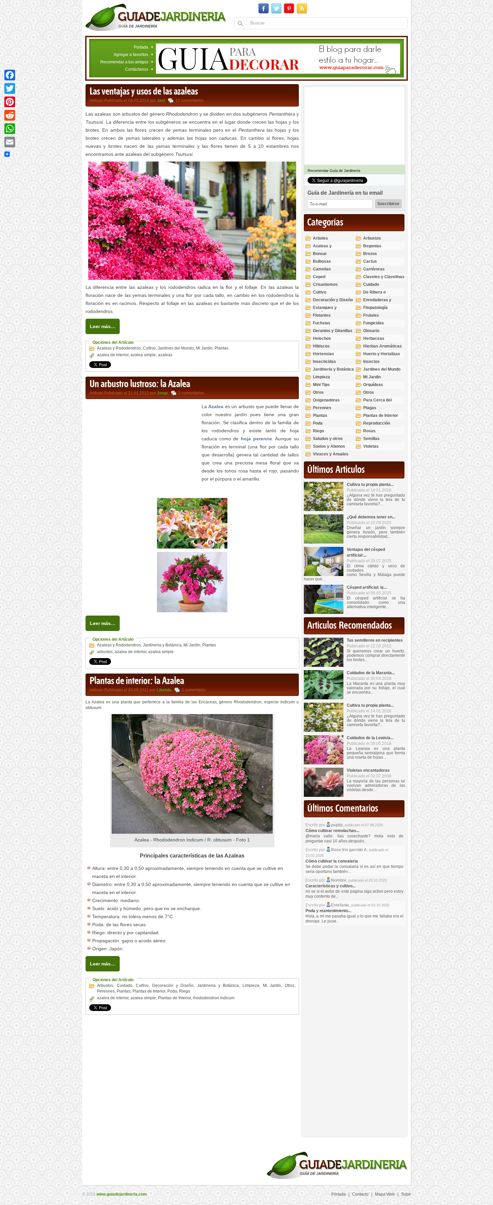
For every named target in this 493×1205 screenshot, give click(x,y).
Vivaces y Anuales (330, 454)
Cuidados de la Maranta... (371, 673)
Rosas (369, 431)
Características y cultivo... (330, 886)
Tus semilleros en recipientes (375, 640)
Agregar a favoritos (131, 54)
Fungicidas (373, 323)
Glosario (371, 330)
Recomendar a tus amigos (124, 62)
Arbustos (105, 985)
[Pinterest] (9, 102)
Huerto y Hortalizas (381, 354)
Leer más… (102, 326)
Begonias (372, 246)
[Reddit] (9, 115)
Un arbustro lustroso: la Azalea (140, 384)
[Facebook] (9, 75)
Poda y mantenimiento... (328, 910)
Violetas (371, 446)
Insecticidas (324, 361)
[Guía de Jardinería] (156, 17)
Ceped (319, 276)
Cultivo (149, 348)
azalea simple (143, 355)
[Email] (9, 142)
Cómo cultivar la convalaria (332, 861)
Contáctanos (136, 69)
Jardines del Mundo (176, 348)
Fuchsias (321, 323)
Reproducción (376, 423)
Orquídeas (373, 384)
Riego (184, 991)
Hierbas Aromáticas (382, 346)
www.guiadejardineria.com (122, 1194)
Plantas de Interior (148, 991)
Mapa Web (385, 1194)
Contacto (360, 1194)
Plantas (221, 348)
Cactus (370, 261)
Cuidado (124, 985)
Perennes (106, 991)
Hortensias (323, 354)
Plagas (369, 407)
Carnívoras (374, 269)
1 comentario (194, 690)
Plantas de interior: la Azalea (137, 681)
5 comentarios (191, 393)
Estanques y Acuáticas (325, 310)
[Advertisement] (142, 449)
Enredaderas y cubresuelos (377, 303)
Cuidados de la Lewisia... (370, 738)
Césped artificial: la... (367, 587)
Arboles (320, 238)
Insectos (371, 361)
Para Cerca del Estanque (377, 403)
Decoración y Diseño (173, 985)
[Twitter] (9, 88)
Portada (141, 47)
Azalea (215, 406)
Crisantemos (325, 284)
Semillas (371, 438)
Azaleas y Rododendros (119, 348)
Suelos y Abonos (329, 446)
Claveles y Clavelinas (383, 276)
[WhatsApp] (9, 128)
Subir (406, 1194)
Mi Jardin (204, 348)
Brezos (370, 253)
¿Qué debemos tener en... (371, 517)
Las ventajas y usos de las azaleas (144, 91)
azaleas (165, 355)
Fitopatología (375, 307)
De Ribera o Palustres (374, 295)
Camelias (322, 269)
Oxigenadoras (326, 400)
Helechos (322, 338)
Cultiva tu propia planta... (370, 484)
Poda (172, 991)
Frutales (371, 315)
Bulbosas (322, 261)
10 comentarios (189, 100)
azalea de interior (112, 355)
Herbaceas (373, 338)
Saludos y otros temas (328, 441)
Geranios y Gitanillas (332, 330)
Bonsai (319, 253)
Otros (289, 985)
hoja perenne (256, 438)
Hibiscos (321, 346)
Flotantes (322, 315)
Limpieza (250, 985)
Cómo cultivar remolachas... (332, 830)
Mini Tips (321, 384)
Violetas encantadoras (368, 770)
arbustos (105, 651)
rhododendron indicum (213, 998)
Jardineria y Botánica (162, 645)
